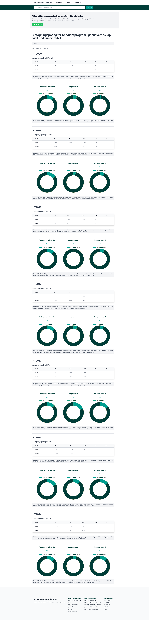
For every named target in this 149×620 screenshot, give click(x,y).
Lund (105, 608)
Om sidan (68, 2)
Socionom (71, 608)
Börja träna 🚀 (38, 24)
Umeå (106, 609)
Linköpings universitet (90, 606)
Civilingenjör (72, 606)
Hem (35, 43)
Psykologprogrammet (74, 600)
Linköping (107, 604)
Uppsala (106, 602)
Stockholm (107, 600)
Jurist (70, 602)
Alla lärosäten (59, 2)
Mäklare (70, 609)
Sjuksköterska (72, 611)
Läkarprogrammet (73, 604)
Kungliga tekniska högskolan (92, 604)
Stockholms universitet (91, 609)
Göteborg (107, 606)
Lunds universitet (89, 608)
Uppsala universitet (90, 600)
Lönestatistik (77, 2)
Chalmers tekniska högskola (92, 602)
